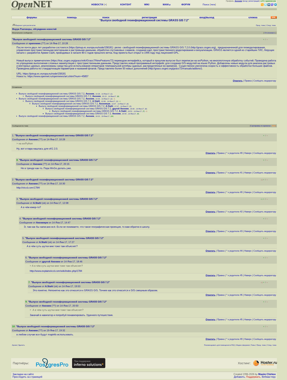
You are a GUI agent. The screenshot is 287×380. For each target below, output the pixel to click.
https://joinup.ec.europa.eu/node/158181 (90, 47)
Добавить (239, 377)
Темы (253, 345)
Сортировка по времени (260, 126)
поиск (105, 17)
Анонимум (104, 103)
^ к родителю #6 (234, 295)
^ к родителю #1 (234, 172)
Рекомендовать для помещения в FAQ (219, 345)
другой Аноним (120, 108)
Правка (248, 80)
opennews (35, 43)
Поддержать (253, 377)
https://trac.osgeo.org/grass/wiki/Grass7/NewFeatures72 (82, 60)
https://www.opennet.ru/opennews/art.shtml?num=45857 (57, 76)
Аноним (90, 93)
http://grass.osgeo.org (203, 47)
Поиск (206, 4)
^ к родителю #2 (234, 211)
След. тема (271, 345)
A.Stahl (96, 101)
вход (245, 1)
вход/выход (206, 17)
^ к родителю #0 (234, 153)
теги (213, 4)
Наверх (248, 153)
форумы (32, 17)
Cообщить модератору (264, 80)
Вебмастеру (269, 377)
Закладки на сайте (23, 374)
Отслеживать (270, 33)
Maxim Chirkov (267, 374)
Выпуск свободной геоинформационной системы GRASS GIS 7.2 (51, 93)
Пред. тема (261, 345)
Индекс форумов (242, 345)
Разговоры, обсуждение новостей (38, 29)
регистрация (254, 1)
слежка (252, 17)
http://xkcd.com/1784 (27, 187)
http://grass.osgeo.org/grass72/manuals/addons (174, 68)
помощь (72, 17)
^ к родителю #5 (234, 275)
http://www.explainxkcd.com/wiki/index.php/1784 (56, 271)
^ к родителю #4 (234, 251)
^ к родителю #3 (234, 231)
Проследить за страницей (27, 377)
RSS (274, 126)
